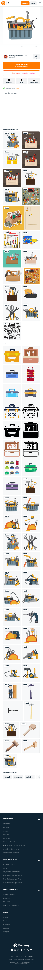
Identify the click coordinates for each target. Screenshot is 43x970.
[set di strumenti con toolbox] (12, 252)
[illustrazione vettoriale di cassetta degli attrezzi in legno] (13, 388)
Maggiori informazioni (11, 93)
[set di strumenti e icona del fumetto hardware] (12, 140)
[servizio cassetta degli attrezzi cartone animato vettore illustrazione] (12, 766)
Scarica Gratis (21, 65)
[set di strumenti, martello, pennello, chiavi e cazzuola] (28, 406)
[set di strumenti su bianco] (12, 315)
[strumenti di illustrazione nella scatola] (12, 371)
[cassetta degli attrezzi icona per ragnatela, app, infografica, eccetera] (12, 523)
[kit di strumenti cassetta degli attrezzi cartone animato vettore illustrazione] (12, 748)
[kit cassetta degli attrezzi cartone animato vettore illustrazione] (12, 579)
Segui (36, 58)
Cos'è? (17, 88)
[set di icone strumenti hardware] (12, 480)
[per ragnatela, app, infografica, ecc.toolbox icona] (12, 505)
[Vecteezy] (3, 3)
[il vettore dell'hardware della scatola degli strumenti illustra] (12, 271)
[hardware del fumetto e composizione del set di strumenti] (12, 462)
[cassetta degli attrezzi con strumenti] (12, 424)
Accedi (33, 3)
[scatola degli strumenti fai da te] (12, 159)
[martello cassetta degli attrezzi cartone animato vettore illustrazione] (12, 561)
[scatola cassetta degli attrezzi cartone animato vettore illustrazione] (12, 542)
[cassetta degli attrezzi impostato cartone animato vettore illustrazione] (12, 729)
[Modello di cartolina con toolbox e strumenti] (21, 293)
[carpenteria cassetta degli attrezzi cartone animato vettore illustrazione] (12, 598)
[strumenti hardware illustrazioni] (11, 405)
